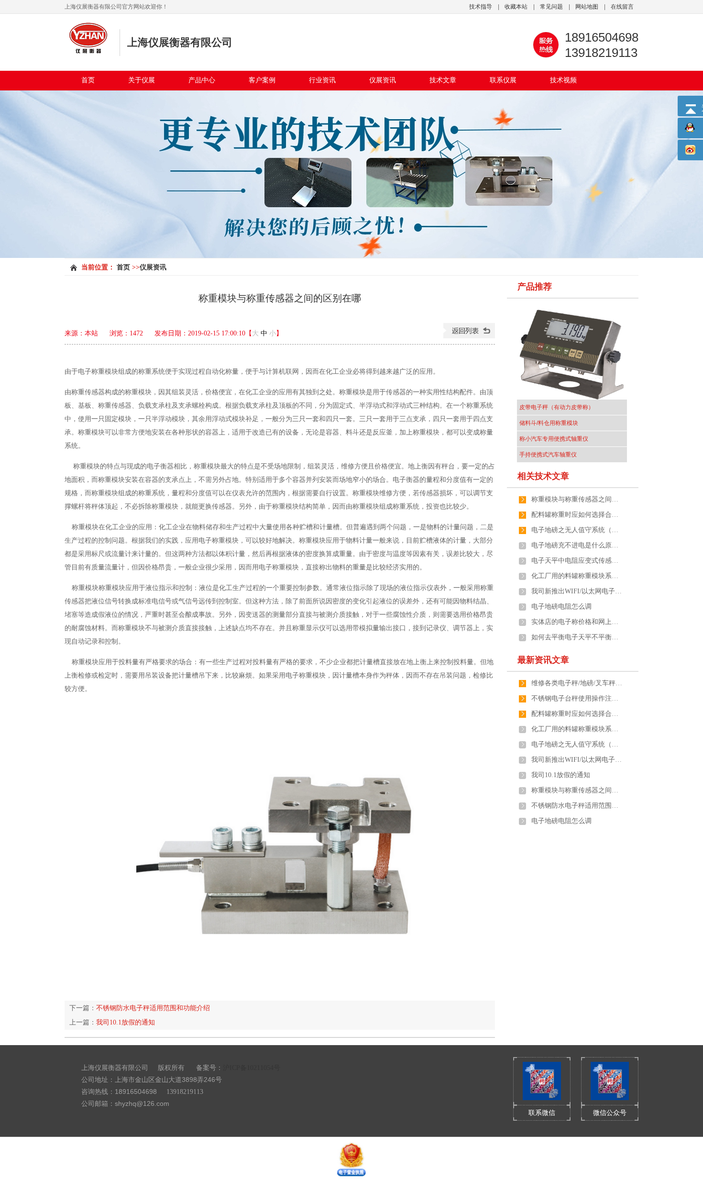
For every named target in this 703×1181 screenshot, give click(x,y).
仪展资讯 (382, 80)
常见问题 (551, 6)
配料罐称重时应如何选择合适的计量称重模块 (576, 514)
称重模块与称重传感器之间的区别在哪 (576, 499)
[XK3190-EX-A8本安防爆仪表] (572, 354)
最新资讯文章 (543, 660)
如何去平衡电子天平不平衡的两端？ (576, 637)
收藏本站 (516, 6)
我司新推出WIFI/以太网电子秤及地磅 (576, 591)
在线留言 (622, 6)
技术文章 (442, 80)
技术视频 (563, 80)
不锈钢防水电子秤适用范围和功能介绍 (153, 1008)
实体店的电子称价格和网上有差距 (576, 621)
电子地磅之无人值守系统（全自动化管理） (576, 530)
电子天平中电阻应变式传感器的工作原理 (576, 560)
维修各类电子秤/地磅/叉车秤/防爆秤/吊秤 (576, 683)
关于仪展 (141, 80)
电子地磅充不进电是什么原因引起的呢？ (576, 545)
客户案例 (262, 80)
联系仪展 (503, 80)
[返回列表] (469, 336)
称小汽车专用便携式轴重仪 (553, 438)
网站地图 (586, 6)
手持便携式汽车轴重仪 (548, 454)
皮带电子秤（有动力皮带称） (556, 407)
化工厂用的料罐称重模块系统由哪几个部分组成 (576, 575)
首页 (88, 80)
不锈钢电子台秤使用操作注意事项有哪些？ (576, 698)
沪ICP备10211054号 (251, 1067)
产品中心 (201, 80)
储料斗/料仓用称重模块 (548, 423)
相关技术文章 (543, 476)
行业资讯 (322, 80)
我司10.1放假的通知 (125, 1022)
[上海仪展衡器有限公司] (88, 51)
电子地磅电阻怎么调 (561, 606)
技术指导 (480, 6)
